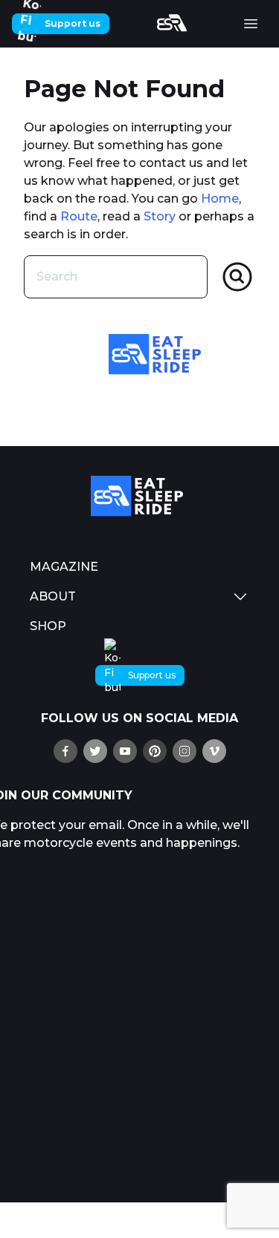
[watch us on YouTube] (125, 751)
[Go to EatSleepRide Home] (140, 496)
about (53, 596)
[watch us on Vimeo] (214, 751)
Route (78, 216)
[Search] (237, 276)
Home (220, 198)
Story (160, 216)
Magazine (64, 567)
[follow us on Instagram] (184, 751)
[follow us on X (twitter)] (95, 751)
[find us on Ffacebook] (65, 751)
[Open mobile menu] (250, 23)
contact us (171, 163)
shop (48, 626)
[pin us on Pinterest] (155, 751)
